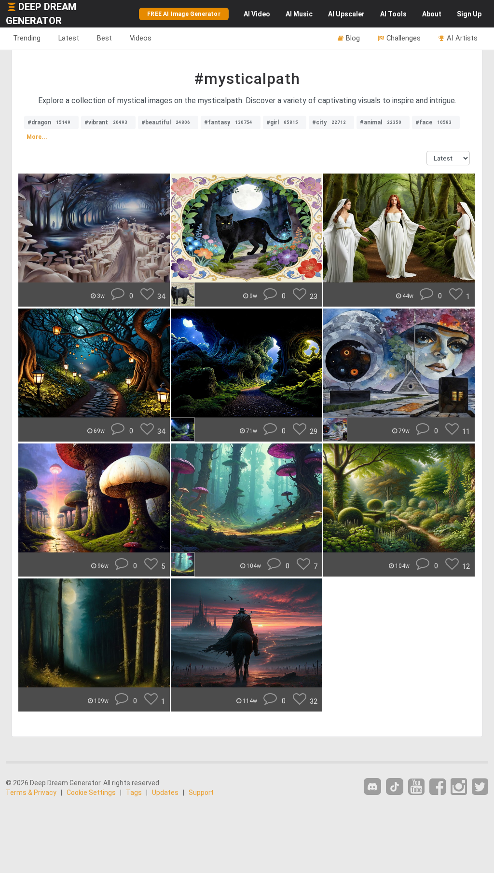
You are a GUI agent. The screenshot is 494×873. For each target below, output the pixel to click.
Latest (68, 38)
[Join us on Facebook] (437, 787)
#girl (282, 122)
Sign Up (469, 14)
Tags (134, 792)
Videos (140, 38)
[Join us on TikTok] (394, 786)
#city (329, 122)
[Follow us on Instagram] (459, 787)
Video (257, 14)
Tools (393, 14)
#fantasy (228, 122)
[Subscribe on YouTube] (416, 787)
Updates (165, 792)
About (431, 14)
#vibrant (105, 122)
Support (201, 792)
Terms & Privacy (31, 792)
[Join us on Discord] (372, 786)
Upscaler (346, 14)
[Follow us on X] (480, 787)
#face (433, 122)
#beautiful (165, 122)
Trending (27, 38)
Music (299, 14)
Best (104, 38)
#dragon (48, 122)
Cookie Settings (91, 792)
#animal (380, 122)
